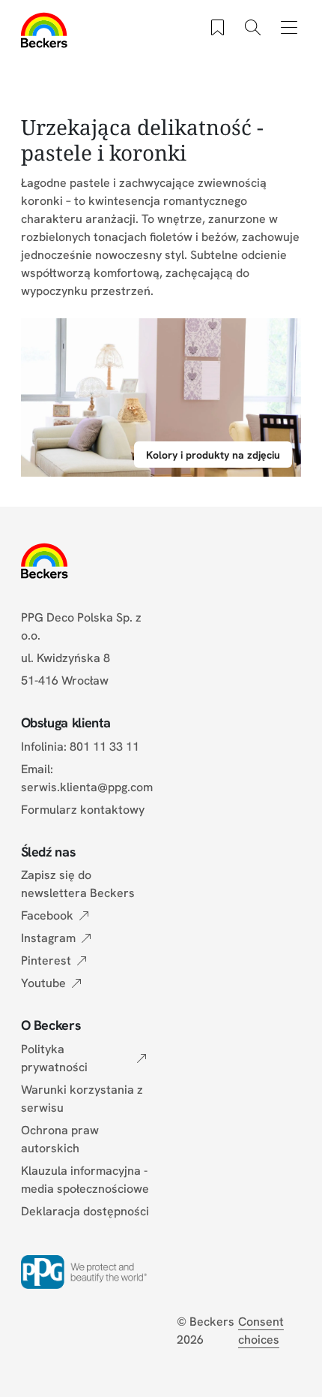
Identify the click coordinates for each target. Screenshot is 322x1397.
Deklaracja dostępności (85, 1211)
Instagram (48, 938)
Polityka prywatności (54, 1058)
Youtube (43, 983)
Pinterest (46, 960)
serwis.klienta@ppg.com (87, 787)
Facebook (47, 915)
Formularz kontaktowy (83, 809)
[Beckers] (44, 30)
